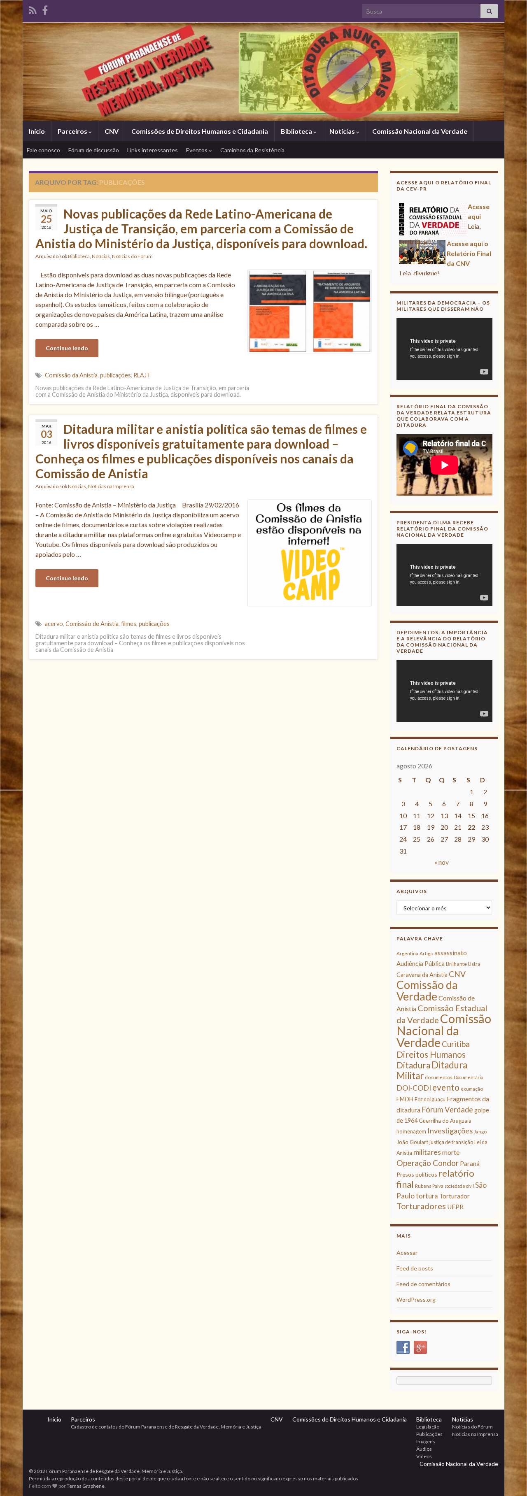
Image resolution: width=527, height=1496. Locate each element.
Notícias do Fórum (132, 256)
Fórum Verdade (447, 1109)
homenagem (411, 1131)
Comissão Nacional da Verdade (419, 131)
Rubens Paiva (429, 1186)
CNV (112, 131)
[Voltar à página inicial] (263, 71)
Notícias (342, 131)
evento (445, 1087)
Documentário (468, 1077)
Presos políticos (416, 1174)
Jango (480, 1131)
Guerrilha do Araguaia (445, 1120)
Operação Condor (427, 1163)
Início (37, 131)
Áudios (424, 1449)
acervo (54, 623)
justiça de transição (451, 1142)
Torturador (454, 1196)
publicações (115, 375)
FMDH (404, 1099)
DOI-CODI (413, 1088)
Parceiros (73, 131)
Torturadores (421, 1206)
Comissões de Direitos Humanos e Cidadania (199, 131)
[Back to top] (508, 1477)
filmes (128, 623)
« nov (441, 862)
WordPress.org (416, 1299)
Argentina (407, 953)
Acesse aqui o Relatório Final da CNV (469, 252)
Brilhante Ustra (463, 964)
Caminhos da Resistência (252, 150)
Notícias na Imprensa (111, 486)
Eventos (197, 150)
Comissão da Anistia (71, 375)
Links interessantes (152, 150)
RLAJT (142, 375)
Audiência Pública (420, 963)
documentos (438, 1077)
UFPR (455, 1206)
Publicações (429, 1434)
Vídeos (424, 1456)
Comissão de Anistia (92, 623)
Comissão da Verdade (427, 990)
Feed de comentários (423, 1283)
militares (427, 1152)
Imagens (425, 1441)
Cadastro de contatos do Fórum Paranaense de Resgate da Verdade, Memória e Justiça (166, 1427)
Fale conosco (43, 150)
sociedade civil (459, 1186)
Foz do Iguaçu (430, 1099)
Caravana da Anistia (422, 974)
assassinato (450, 952)
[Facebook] (45, 9)
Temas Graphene (86, 1486)
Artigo (426, 953)
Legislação (427, 1427)
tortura (427, 1196)
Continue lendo (67, 347)
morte (450, 1152)
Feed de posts (414, 1268)
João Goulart (412, 1142)
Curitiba (456, 1044)
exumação (472, 1088)
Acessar (406, 1252)
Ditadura (413, 1065)
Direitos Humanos (431, 1054)
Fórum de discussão (93, 150)
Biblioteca (297, 131)
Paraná (470, 1163)
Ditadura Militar (431, 1070)
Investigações (450, 1130)
